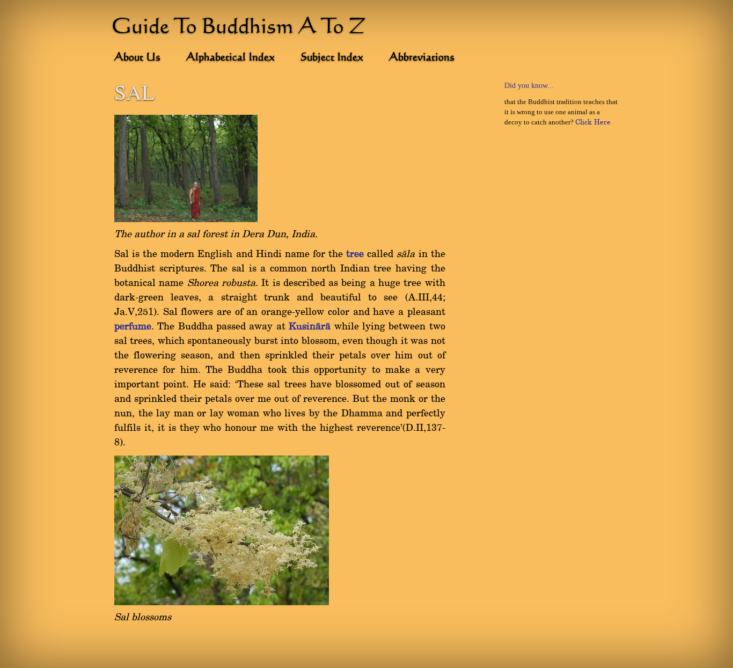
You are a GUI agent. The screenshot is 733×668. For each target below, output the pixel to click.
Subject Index (331, 58)
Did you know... (529, 86)
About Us (137, 58)
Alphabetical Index (230, 58)
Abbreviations (422, 58)
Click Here (593, 122)
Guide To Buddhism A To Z (239, 28)
